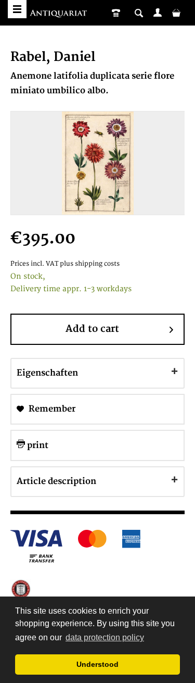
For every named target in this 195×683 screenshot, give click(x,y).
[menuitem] (157, 12)
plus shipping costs (90, 264)
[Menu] (17, 9)
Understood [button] (97, 664)
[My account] (157, 12)
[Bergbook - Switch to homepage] (59, 14)
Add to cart (92, 329)
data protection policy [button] (105, 637)
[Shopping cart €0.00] (176, 12)
